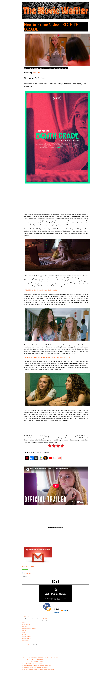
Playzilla (23, 632)
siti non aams (24, 630)
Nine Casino (24, 634)
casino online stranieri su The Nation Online (29, 628)
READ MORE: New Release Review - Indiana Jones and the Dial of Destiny (47, 357)
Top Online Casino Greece (26, 624)
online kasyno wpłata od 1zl (29, 653)
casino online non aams (25, 614)
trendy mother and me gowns (26, 636)
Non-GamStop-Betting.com (26, 642)
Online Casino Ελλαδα (25, 616)
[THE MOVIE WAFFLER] (25, 570)
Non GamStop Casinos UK (26, 638)
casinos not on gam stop (27, 644)
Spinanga (23, 622)
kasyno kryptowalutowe (29, 651)
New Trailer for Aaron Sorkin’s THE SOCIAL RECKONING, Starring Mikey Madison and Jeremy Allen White (40, 657)
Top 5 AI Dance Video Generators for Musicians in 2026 (31, 655)
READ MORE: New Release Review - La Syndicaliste (41, 290)
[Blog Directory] (64, 610)
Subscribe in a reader (28, 566)
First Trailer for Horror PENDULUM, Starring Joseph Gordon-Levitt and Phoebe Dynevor (36, 665)
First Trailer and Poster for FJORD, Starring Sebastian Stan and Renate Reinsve (35, 667)
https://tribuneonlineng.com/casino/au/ (49, 618)
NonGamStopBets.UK (25, 640)
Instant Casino (24, 626)
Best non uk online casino (26, 646)
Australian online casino (32, 620)
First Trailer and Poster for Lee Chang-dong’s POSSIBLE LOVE (32, 659)
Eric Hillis (37, 73)
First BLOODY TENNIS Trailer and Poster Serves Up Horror (32, 663)
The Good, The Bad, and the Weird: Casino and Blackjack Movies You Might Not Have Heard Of (38, 669)
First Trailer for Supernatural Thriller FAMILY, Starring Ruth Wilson (33, 661)
